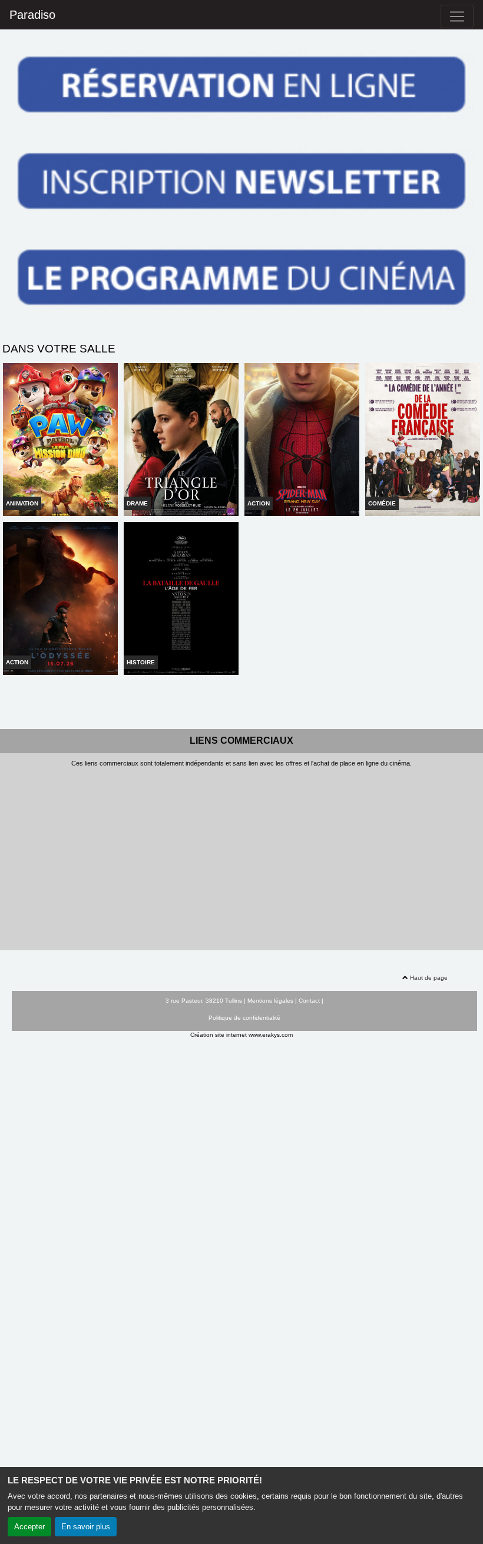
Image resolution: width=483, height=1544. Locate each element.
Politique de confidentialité (244, 1017)
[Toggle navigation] (457, 16)
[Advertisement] (241, 855)
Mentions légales (270, 1000)
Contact (309, 1000)
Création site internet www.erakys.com (241, 1034)
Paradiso (32, 14)
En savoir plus (85, 1526)
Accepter (29, 1526)
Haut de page (428, 977)
